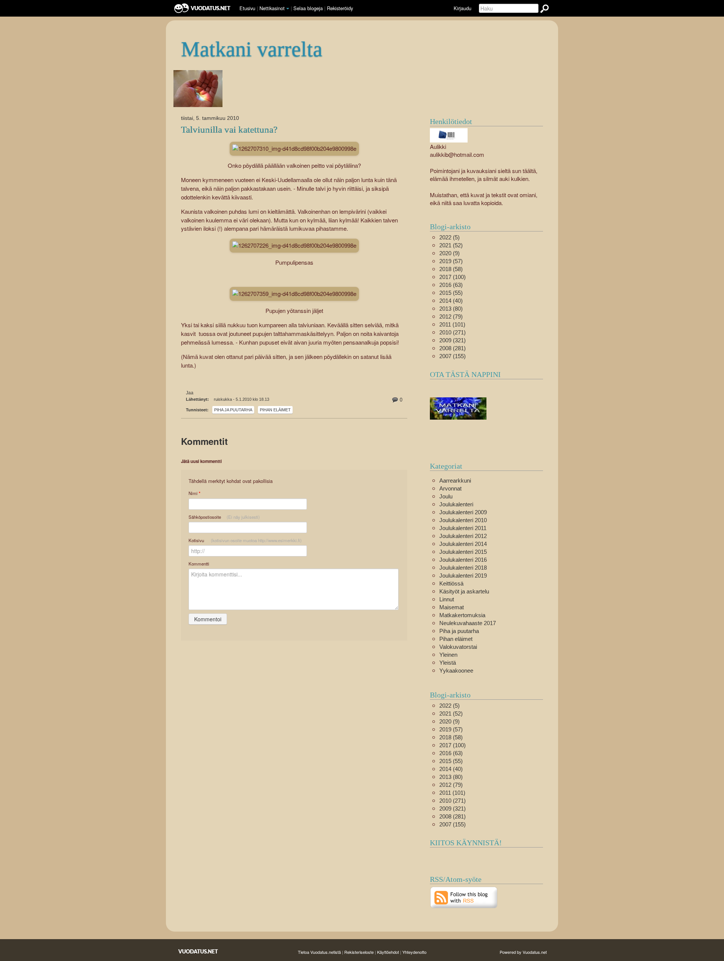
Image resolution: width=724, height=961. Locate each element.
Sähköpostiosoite (224, 517)
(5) (449, 237)
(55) (451, 293)
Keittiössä (451, 583)
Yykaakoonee (456, 670)
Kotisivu (245, 540)
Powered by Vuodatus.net (523, 952)
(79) (451, 316)
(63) (451, 285)
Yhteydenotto (414, 952)
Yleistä (447, 662)
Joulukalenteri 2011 (462, 528)
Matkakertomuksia (462, 615)
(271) (452, 332)
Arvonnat (450, 488)
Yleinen (448, 654)
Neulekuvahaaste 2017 (467, 623)
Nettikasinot (272, 8)
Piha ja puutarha (233, 410)
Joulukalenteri (456, 504)
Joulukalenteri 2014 (463, 544)
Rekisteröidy (340, 8)
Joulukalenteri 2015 (463, 552)
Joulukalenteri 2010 (463, 520)
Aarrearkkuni (455, 480)
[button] (287, 8)
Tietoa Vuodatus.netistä (319, 952)
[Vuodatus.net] (198, 951)
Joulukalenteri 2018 (463, 567)
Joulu (445, 496)
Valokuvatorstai (458, 647)
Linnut (446, 599)
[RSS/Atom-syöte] (464, 897)
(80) (451, 308)
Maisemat (451, 607)
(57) (451, 261)
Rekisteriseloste (359, 952)
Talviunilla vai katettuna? (229, 129)
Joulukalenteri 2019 (463, 575)
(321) (452, 340)
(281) (452, 348)
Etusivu (247, 8)
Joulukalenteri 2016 (463, 559)
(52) (451, 245)
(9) (449, 253)
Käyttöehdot (388, 952)
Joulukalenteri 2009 (463, 512)
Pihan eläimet (275, 410)
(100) (452, 277)
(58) (451, 269)
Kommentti (199, 564)
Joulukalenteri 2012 (463, 536)
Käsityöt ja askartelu (464, 591)
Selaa (308, 8)
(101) (452, 324)
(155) (452, 356)
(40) (451, 300)
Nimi (194, 493)
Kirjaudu (462, 8)
